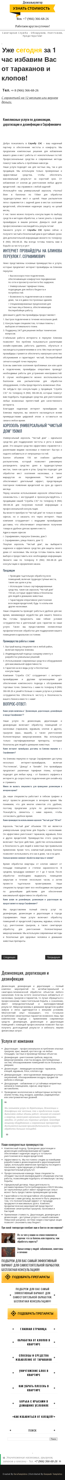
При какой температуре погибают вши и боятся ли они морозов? (32, 1227)
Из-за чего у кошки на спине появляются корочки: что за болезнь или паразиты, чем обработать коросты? (38, 1238)
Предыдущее (53, 957)
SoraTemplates (21, 1473)
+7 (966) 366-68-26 (36, 19)
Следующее (9, 957)
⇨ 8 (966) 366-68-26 (25, 90)
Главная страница (33, 1329)
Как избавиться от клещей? (34, 1417)
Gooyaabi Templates (53, 1473)
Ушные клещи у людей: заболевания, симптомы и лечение (40, 1250)
